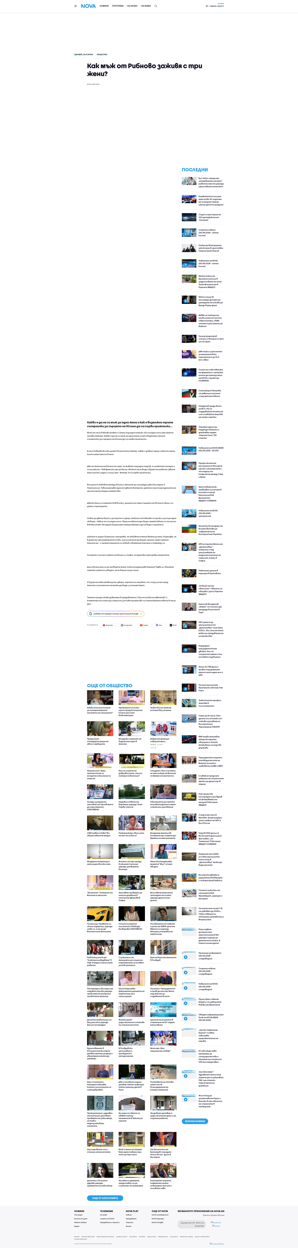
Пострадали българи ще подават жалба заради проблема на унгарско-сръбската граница (100, 992)
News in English (157, 1222)
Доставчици (133, 1236)
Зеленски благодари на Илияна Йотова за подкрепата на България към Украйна (211, 530)
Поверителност (163, 1236)
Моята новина (80, 1222)
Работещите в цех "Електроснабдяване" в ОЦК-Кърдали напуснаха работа (100, 961)
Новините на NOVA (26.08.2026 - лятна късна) (208, 263)
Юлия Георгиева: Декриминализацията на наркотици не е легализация (131, 992)
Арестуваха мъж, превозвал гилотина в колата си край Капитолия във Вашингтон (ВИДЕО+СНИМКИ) (210, 494)
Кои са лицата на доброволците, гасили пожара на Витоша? (130, 773)
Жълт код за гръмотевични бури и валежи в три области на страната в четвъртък (210, 1101)
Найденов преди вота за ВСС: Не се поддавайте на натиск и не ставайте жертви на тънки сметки (211, 411)
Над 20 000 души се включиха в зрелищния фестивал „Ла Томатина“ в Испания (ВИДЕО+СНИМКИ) (210, 838)
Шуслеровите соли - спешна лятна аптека (98, 1150)
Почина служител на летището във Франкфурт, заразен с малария (210, 894)
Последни (78, 1215)
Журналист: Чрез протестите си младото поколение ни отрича (99, 774)
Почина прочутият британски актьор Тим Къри (211, 688)
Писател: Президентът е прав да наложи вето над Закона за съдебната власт (162, 992)
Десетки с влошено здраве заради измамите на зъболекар (99, 1183)
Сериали (129, 1222)
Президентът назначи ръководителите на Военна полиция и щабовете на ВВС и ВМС (211, 761)
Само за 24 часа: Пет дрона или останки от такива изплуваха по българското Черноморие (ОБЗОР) (210, 721)
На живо (146, 6)
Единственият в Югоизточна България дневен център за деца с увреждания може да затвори (100, 1053)
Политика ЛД (174, 1236)
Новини (104, 6)
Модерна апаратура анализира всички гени (99, 862)
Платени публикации (80, 1239)
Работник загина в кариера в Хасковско (210, 571)
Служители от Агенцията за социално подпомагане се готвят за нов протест (131, 961)
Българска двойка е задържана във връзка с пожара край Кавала (210, 877)
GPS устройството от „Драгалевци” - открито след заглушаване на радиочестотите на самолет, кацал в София (211, 552)
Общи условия (151, 1236)
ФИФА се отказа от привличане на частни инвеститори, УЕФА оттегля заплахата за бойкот (211, 320)
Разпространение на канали (105, 1236)
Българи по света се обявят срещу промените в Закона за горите (131, 1117)
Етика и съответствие (202, 1236)
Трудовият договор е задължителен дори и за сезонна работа (163, 1115)
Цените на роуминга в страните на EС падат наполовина (162, 1022)
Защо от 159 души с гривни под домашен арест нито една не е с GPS (211, 671)
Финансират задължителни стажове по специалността (132, 1022)
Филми (128, 1226)
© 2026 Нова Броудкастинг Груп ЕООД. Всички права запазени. (93, 1243)
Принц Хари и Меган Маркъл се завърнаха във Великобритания (210, 1002)
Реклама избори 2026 (88, 1236)
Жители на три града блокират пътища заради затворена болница (130, 865)
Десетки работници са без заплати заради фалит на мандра (99, 1022)
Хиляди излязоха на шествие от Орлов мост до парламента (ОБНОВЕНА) (100, 806)
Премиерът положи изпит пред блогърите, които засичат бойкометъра (131, 711)
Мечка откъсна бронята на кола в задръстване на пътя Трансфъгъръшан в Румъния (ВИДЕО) (210, 281)
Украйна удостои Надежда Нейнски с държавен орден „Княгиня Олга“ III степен (209, 432)
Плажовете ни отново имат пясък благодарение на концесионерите (162, 1086)
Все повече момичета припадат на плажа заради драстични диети (161, 896)
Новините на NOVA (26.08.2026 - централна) (208, 513)
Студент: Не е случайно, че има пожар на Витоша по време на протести (163, 773)
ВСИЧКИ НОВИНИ (195, 1121)
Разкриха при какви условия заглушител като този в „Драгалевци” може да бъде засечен (210, 859)
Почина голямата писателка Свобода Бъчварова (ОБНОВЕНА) (130, 926)
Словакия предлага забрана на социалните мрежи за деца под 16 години (211, 780)
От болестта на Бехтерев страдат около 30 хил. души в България (160, 1153)
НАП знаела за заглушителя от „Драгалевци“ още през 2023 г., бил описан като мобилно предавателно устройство (211, 629)
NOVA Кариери (158, 1219)
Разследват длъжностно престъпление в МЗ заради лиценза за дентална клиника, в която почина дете (209, 936)
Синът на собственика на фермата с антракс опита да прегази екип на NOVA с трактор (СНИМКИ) (211, 375)
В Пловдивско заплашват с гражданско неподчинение (126, 1052)
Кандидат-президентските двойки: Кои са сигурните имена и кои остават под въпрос (210, 651)
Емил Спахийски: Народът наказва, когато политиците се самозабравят (99, 1086)
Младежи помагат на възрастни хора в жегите (130, 741)
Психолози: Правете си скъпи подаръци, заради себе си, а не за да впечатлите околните (99, 928)
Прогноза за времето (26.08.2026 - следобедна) (210, 956)
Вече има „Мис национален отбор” (160, 1049)
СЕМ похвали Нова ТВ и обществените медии (98, 834)
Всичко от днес (81, 1219)
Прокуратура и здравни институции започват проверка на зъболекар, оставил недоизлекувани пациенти (100, 1119)
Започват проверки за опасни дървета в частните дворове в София (130, 896)
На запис (132, 6)
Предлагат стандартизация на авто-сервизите (97, 741)
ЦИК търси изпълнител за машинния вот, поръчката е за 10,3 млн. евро (210, 355)
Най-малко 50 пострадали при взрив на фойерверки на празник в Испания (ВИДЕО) (210, 799)
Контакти (142, 1236)
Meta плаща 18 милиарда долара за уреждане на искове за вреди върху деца (211, 301)
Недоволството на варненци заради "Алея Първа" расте (130, 804)
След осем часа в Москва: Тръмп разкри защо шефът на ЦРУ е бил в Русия (210, 819)
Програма (118, 6)
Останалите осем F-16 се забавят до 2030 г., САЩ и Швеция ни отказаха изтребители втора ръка (211, 913)
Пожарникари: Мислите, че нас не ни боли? (131, 834)
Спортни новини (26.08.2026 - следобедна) (207, 971)
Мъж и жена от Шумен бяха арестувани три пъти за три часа (130, 1152)
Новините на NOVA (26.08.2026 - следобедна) (208, 986)
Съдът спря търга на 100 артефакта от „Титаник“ (210, 217)
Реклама (77, 1236)
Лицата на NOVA (107, 1219)
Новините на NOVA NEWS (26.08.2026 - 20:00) (211, 449)
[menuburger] (75, 6)
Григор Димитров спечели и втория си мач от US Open (211, 339)
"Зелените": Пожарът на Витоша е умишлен (100, 893)
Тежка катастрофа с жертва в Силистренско (210, 703)
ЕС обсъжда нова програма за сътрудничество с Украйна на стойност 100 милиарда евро (210, 1056)
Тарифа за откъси (121, 1236)
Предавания (131, 1219)
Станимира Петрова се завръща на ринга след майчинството (210, 393)
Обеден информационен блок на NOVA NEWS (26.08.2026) (211, 1017)
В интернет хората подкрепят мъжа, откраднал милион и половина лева (161, 1184)
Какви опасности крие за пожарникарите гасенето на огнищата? (100, 710)
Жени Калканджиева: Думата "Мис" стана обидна (161, 864)
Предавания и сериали (109, 1222)
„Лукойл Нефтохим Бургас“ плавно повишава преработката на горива (208, 1035)
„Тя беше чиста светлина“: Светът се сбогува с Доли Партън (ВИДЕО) (211, 590)
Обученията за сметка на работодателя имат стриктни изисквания (163, 804)
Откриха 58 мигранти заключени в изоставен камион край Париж (211, 248)
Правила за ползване (186, 1236)
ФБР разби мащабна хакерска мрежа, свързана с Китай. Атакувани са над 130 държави (210, 742)
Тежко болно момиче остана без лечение (160, 708)
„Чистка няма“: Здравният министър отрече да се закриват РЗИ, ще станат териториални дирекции (211, 1079)
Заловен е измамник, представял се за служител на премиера (131, 1183)
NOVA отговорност (160, 1215)
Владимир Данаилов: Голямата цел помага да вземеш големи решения (163, 835)
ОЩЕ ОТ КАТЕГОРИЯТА (105, 1198)
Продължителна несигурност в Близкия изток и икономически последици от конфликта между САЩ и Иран (211, 470)
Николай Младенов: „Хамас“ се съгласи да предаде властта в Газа (210, 608)
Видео (76, 1226)
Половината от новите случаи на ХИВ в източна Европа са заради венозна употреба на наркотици (162, 929)
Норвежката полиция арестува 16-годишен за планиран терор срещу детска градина (211, 200)
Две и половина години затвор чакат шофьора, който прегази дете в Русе (131, 1086)
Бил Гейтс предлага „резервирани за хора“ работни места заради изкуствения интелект (211, 182)
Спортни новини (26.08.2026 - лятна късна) (208, 233)
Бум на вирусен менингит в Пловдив (163, 958)
